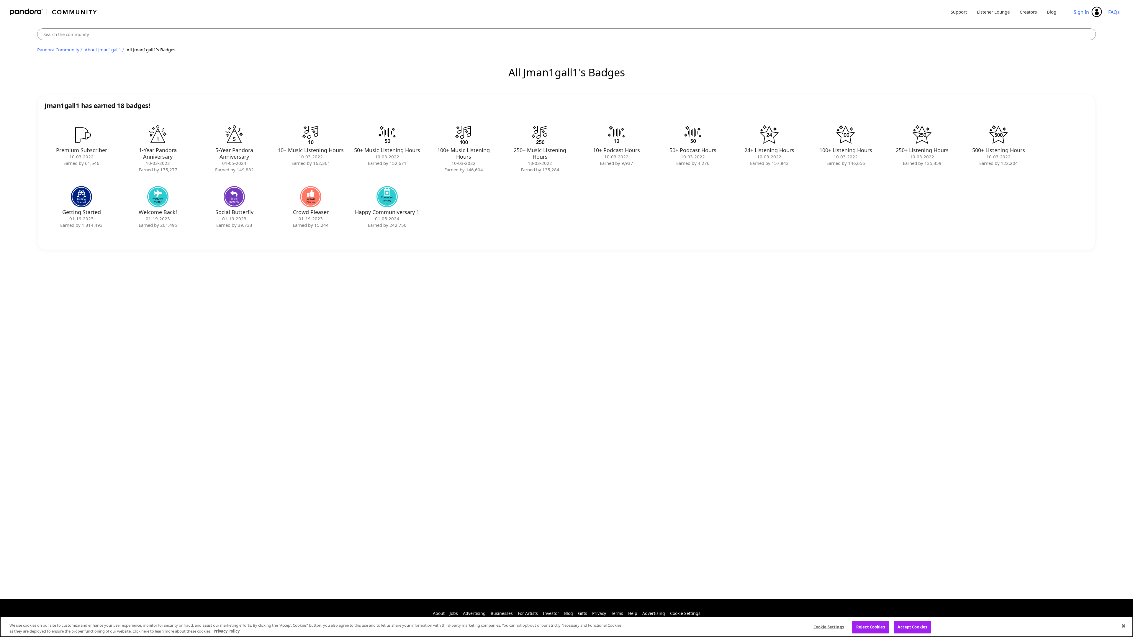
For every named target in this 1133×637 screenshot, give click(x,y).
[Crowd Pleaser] (310, 196)
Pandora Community (53, 12)
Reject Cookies (870, 627)
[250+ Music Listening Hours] (540, 134)
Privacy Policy (227, 630)
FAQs (1114, 12)
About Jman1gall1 (103, 49)
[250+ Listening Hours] (922, 134)
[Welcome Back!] (157, 196)
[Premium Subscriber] (81, 134)
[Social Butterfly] (234, 196)
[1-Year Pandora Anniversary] (157, 134)
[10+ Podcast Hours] (616, 134)
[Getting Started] (81, 196)
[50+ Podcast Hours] (692, 134)
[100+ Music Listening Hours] (463, 134)
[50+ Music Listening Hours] (387, 134)
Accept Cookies (912, 627)
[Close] (1123, 626)
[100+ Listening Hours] (845, 134)
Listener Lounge (993, 12)
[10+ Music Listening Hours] (310, 134)
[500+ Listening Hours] (998, 134)
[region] (566, 627)
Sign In (1081, 12)
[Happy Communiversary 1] (387, 196)
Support (959, 12)
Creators (1028, 12)
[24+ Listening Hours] (769, 134)
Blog (1051, 12)
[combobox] (566, 34)
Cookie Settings (685, 613)
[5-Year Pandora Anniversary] (234, 134)
